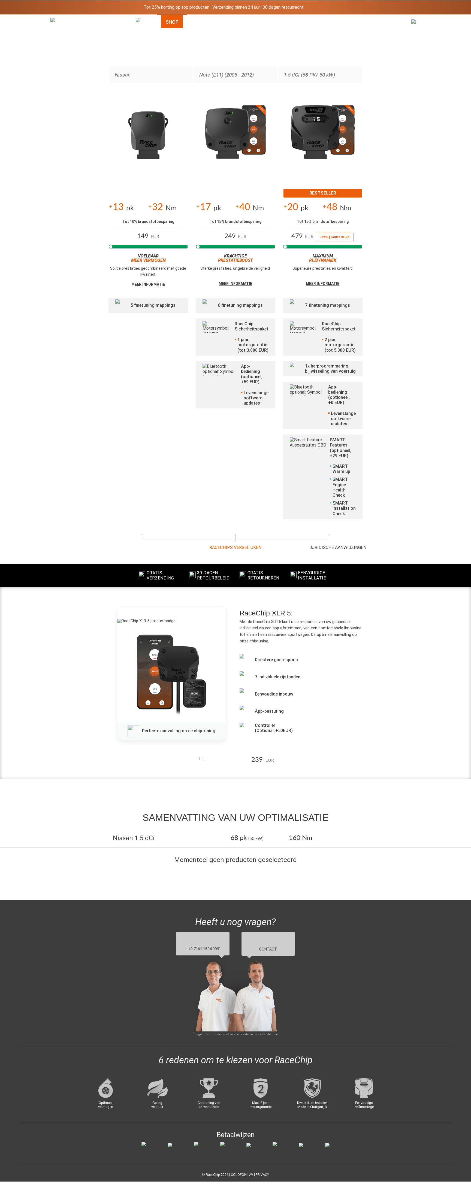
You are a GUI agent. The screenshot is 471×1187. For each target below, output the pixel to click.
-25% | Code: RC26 (334, 237)
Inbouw (320, 22)
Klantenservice (372, 22)
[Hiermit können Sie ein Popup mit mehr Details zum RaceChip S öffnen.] (148, 138)
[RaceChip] (50, 17)
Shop (172, 22)
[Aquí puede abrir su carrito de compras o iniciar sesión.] (417, 71)
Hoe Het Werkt (219, 22)
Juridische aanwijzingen (337, 547)
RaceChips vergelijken (235, 547)
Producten (274, 22)
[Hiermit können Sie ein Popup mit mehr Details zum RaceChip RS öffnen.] (235, 138)
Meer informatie (148, 284)
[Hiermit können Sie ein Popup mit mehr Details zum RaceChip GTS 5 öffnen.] (322, 138)
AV (251, 1175)
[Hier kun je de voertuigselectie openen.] (141, 66)
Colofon (239, 1175)
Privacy (262, 1175)
